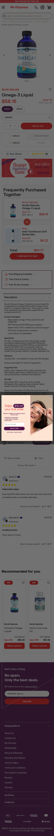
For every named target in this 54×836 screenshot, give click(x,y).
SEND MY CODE (14, 428)
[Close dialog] (51, 397)
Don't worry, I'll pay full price (14, 432)
